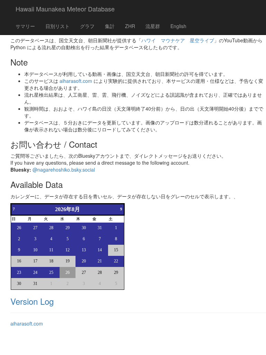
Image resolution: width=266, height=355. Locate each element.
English (178, 26)
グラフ (87, 26)
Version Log (32, 301)
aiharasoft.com (76, 80)
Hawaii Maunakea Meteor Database (65, 8)
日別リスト (57, 26)
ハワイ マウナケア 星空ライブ (177, 40)
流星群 (152, 26)
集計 (110, 26)
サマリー (25, 26)
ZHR (130, 26)
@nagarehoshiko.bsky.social (64, 169)
